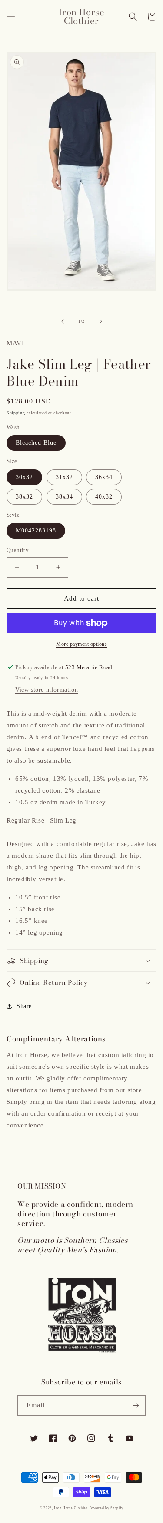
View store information (46, 690)
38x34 (64, 496)
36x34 (104, 477)
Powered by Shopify (107, 1508)
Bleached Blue (36, 442)
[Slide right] (100, 321)
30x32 (24, 477)
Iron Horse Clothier (70, 1508)
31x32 (64, 477)
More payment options (81, 644)
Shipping (16, 412)
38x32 (24, 496)
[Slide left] (62, 321)
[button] (10, 16)
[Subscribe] (135, 1405)
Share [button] (24, 1006)
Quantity (18, 550)
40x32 (104, 496)
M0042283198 (36, 530)
